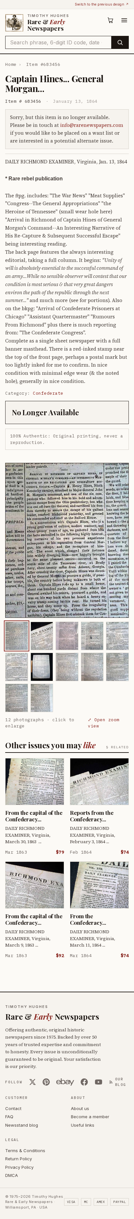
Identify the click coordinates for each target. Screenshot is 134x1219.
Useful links (82, 1125)
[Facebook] (84, 1082)
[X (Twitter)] (32, 1082)
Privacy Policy (19, 1167)
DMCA (11, 1175)
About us (80, 1108)
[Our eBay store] (65, 1082)
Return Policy (18, 1158)
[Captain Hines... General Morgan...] (16, 636)
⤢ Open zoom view (103, 723)
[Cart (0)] (110, 20)
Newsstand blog (21, 1125)
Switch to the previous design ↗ (102, 4)
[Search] (119, 42)
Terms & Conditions (25, 1150)
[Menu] (124, 20)
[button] (67, 540)
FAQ (9, 1116)
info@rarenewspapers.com (91, 125)
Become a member (90, 1116)
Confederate (48, 393)
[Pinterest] (46, 1082)
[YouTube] (98, 1082)
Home (11, 64)
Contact (13, 1108)
